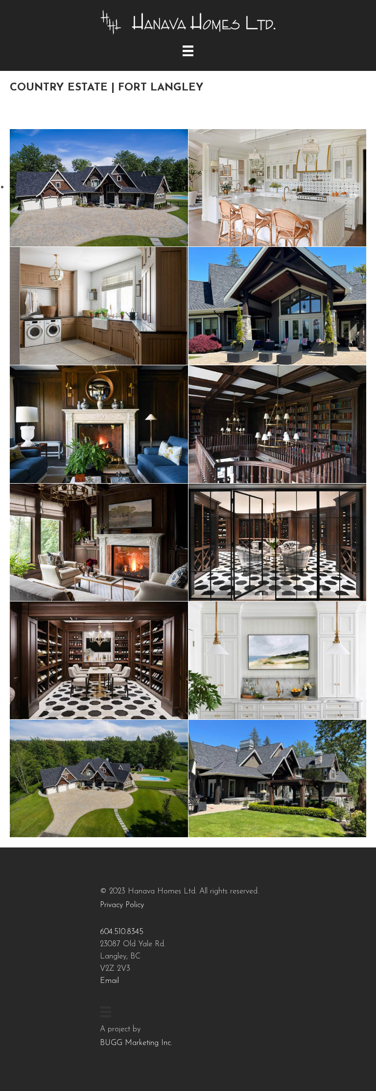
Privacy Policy (122, 905)
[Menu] (188, 51)
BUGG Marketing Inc (135, 1043)
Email (109, 981)
